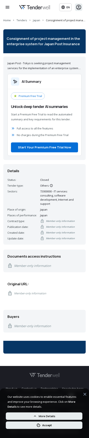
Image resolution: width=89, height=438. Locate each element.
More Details (47, 416)
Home (7, 20)
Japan (36, 20)
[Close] (84, 395)
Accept (47, 425)
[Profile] (78, 7)
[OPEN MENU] (7, 7)
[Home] (34, 7)
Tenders (22, 20)
